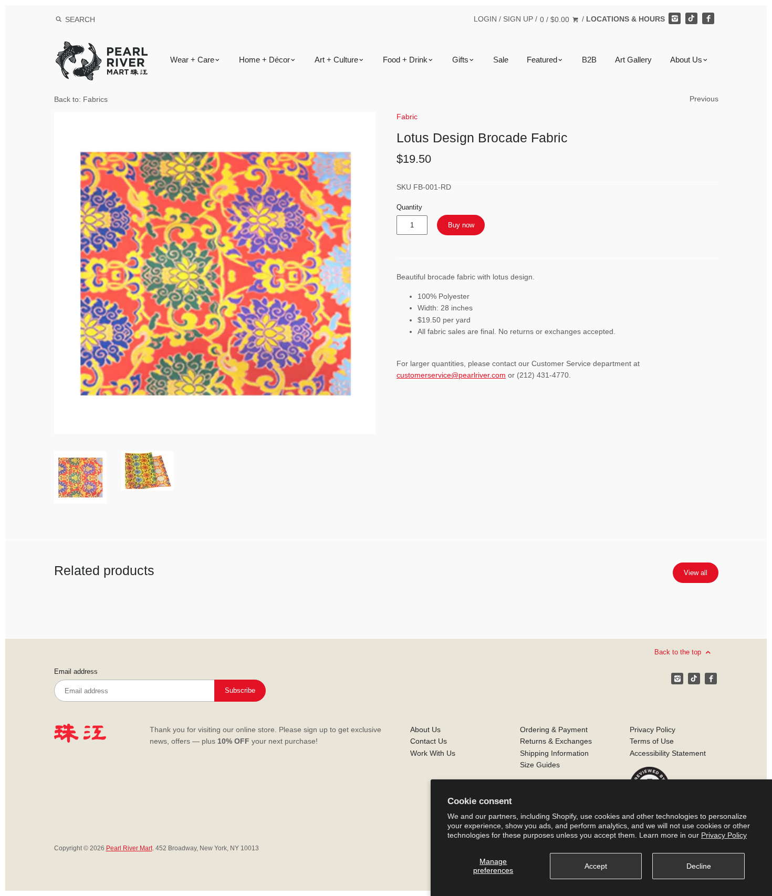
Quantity (409, 207)
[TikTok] (691, 18)
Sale (500, 60)
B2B (589, 60)
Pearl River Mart (129, 848)
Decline (698, 866)
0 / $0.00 (555, 19)
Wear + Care (192, 60)
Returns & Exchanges (556, 741)
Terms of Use (652, 741)
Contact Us (428, 741)
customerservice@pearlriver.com (451, 375)
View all (695, 573)
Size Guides (540, 764)
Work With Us (432, 753)
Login (485, 19)
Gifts (460, 60)
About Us (686, 60)
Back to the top (678, 651)
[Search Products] (58, 19)
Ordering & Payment (554, 729)
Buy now (461, 225)
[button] (215, 273)
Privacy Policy (724, 835)
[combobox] (94, 19)
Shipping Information (554, 753)
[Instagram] (674, 18)
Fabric (407, 116)
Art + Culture (336, 60)
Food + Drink (405, 60)
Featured (542, 60)
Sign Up (518, 19)
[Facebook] (708, 18)
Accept (596, 866)
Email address (76, 671)
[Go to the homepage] (102, 49)
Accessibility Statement (668, 753)
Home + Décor (264, 60)
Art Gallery (633, 60)
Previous (704, 99)
